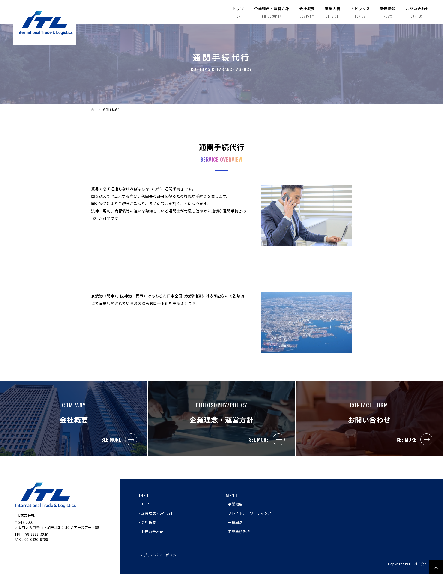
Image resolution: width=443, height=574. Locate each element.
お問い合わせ (417, 12)
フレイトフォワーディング (250, 512)
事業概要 (235, 503)
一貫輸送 (235, 522)
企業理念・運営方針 (271, 12)
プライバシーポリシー (162, 554)
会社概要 (307, 12)
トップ (238, 12)
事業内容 (332, 12)
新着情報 (388, 12)
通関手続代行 (239, 531)
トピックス (360, 12)
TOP (145, 503)
